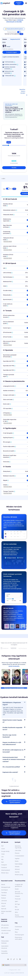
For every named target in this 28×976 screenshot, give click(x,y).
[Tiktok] (14, 959)
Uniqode (17, 896)
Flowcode (17, 899)
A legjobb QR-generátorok (19, 885)
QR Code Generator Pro (19, 892)
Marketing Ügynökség (18, 847)
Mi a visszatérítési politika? (11, 767)
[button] (6, 677)
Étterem (17, 853)
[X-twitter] (17, 959)
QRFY (16, 901)
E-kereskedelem (19, 856)
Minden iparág (19, 874)
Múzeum (17, 869)
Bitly (16, 907)
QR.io (16, 912)
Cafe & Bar (18, 850)
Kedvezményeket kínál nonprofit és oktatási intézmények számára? (14, 759)
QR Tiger (17, 904)
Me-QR (17, 909)
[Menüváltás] (26, 3)
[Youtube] (8, 959)
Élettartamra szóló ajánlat (18, 938)
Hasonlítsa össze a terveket (22, 91)
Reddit (17, 889)
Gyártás (17, 872)
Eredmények (18, 926)
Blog (16, 932)
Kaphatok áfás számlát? (10, 772)
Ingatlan (17, 858)
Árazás (17, 929)
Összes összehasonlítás (19, 915)
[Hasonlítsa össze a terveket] (26, 95)
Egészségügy (18, 864)
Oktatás (17, 866)
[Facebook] (20, 959)
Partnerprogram (19, 934)
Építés (16, 861)
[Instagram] (11, 959)
